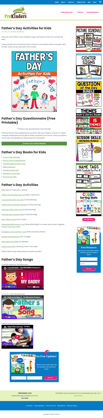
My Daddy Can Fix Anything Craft (14, 232)
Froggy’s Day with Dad (11, 157)
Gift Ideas (13, 32)
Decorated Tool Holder (10, 242)
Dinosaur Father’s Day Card (12, 210)
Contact (29, 406)
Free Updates (39, 406)
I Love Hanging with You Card (13, 200)
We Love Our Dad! (10, 177)
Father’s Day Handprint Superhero (15, 205)
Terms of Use (51, 406)
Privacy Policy (72, 406)
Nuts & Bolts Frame (9, 219)
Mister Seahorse (9, 167)
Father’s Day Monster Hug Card (13, 195)
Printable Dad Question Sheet (13, 214)
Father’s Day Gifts (8, 246)
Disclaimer (61, 406)
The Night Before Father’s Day (14, 164)
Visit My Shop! (89, 219)
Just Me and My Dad (11, 170)
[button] (100, 2)
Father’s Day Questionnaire (34, 143)
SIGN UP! (50, 377)
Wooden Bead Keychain (11, 237)
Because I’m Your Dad (11, 173)
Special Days (20, 32)
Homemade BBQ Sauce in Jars (13, 224)
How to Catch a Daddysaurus (14, 160)
